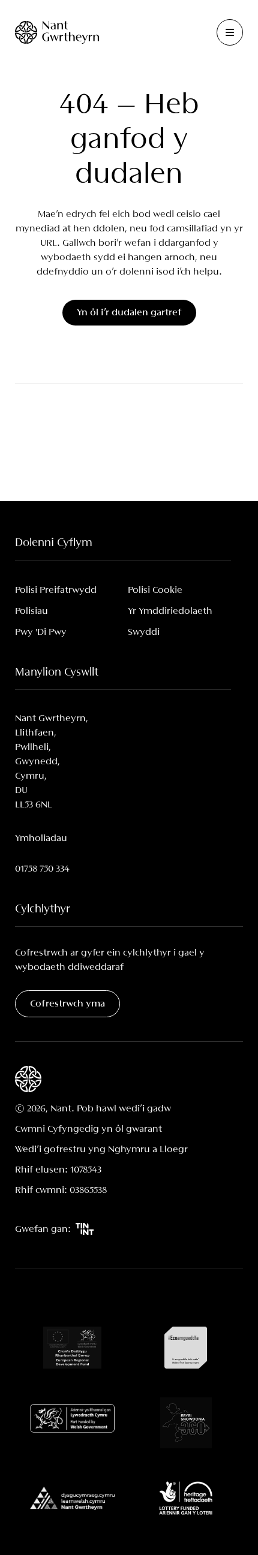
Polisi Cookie (155, 590)
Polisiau (31, 611)
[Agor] (230, 32)
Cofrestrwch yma (67, 1003)
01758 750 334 (42, 868)
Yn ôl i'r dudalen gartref (129, 312)
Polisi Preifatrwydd (56, 590)
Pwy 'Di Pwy (41, 632)
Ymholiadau (41, 838)
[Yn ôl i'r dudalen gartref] (57, 32)
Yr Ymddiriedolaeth (170, 611)
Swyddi (144, 632)
